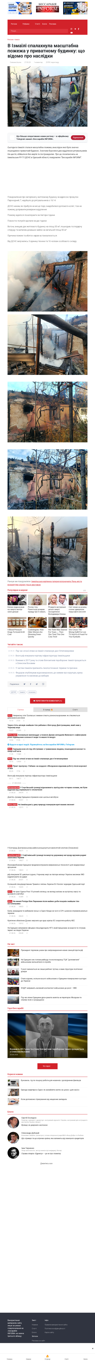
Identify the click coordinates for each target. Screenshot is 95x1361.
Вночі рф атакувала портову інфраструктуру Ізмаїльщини (43, 655)
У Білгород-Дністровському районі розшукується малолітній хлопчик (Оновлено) (43, 848)
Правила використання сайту (56, 1325)
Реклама (52, 24)
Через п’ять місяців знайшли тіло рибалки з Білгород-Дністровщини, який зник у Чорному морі (44, 726)
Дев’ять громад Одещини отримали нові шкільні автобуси (33, 797)
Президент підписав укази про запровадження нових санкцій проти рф (52, 950)
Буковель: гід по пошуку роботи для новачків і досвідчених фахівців (51, 1080)
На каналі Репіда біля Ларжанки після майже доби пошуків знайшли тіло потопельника (43, 902)
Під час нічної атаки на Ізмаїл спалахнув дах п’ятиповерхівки (45, 651)
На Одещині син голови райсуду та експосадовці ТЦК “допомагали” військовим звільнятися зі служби (50, 961)
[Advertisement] (47, 178)
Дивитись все (46, 1163)
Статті (37, 24)
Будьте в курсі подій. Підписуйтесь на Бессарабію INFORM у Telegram (41, 744)
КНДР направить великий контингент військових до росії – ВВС (49, 988)
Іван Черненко (27, 1148)
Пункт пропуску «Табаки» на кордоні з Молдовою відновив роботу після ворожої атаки (47, 767)
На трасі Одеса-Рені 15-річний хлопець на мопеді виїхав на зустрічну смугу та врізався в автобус (44, 892)
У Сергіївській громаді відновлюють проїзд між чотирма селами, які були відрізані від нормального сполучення (47, 788)
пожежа (31, 692)
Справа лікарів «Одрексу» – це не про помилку (41, 1153)
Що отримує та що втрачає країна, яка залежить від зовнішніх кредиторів (52, 1138)
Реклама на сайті (38, 1341)
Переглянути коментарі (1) (48, 701)
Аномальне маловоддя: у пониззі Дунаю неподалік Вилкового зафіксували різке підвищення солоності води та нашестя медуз (47, 736)
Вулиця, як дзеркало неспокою (34, 1125)
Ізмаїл (22, 692)
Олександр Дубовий (30, 1133)
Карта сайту (49, 1332)
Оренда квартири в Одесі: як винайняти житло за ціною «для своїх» (50, 1090)
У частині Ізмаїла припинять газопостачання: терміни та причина (46, 668)
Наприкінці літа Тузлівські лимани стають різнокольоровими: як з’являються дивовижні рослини (44, 716)
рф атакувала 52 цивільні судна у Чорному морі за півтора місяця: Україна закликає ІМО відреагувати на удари (46, 875)
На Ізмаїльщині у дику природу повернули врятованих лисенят (41, 804)
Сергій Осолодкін (28, 1118)
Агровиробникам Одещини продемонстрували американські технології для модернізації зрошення (46, 866)
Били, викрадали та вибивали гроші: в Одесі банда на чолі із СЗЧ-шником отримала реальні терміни (47, 912)
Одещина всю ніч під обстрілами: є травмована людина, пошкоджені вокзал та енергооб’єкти (46, 750)
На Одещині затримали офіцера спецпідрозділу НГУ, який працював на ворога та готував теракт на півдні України (47, 929)
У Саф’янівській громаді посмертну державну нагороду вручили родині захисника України (47, 856)
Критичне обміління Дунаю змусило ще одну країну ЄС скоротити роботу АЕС (41, 920)
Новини (35, 1325)
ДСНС (13, 692)
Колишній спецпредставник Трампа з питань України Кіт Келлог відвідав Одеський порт (46, 884)
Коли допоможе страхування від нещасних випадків (44, 1099)
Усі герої (47, 1066)
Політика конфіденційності (55, 1328)
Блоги (44, 24)
